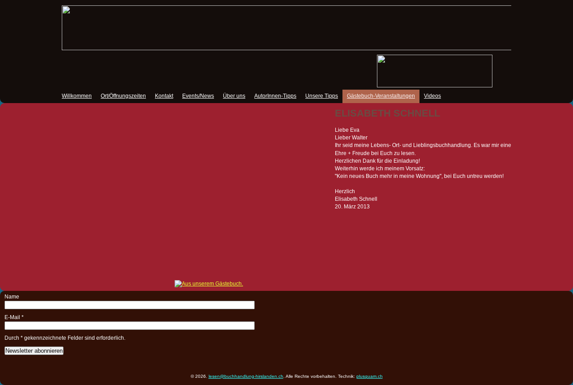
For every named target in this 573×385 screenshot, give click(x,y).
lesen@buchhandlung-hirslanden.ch (246, 376)
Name (11, 297)
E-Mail (14, 317)
